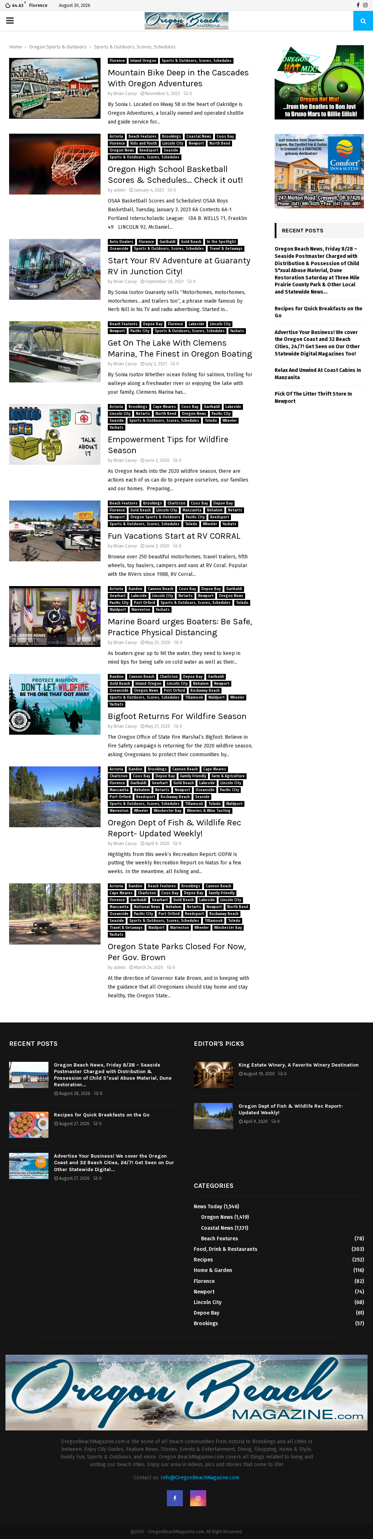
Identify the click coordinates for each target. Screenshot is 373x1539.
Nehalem (215, 510)
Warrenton (140, 610)
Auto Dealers (121, 242)
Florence (117, 61)
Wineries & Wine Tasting (209, 811)
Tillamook (194, 697)
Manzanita (191, 510)
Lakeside (196, 324)
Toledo (211, 421)
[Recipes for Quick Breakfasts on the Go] (28, 1125)
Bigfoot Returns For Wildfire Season (177, 716)
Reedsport (149, 150)
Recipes (203, 1260)
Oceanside (119, 249)
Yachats (237, 331)
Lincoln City (172, 143)
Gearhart (118, 596)
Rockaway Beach (205, 690)
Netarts (143, 414)
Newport (196, 143)
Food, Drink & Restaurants (225, 1249)
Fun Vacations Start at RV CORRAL (174, 536)
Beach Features (143, 136)
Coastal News (198, 136)
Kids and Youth (143, 143)
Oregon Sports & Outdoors (155, 517)
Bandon (135, 589)
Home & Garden (213, 1270)
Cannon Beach (160, 589)
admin (120, 190)
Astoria (116, 136)
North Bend (219, 143)
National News (147, 907)
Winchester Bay (167, 811)
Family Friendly (193, 776)
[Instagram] (365, 5)
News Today (208, 1207)
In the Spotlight (221, 242)
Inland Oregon (143, 61)
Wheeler (230, 421)
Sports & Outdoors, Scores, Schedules (197, 61)
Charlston (176, 503)
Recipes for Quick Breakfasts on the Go (101, 1115)
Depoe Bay (152, 324)
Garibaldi (168, 242)
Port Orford (144, 603)
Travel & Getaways (226, 249)
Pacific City (139, 331)
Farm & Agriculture (228, 776)
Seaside (171, 150)
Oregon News (122, 150)
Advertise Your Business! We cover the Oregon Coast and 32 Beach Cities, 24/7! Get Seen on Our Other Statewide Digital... (114, 1162)
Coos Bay (225, 136)
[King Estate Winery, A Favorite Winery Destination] (213, 1075)
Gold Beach (191, 242)
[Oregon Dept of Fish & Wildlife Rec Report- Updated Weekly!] (213, 1116)
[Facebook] (358, 5)
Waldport (118, 610)
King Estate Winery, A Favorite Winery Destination (299, 1065)
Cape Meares (164, 407)
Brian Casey (125, 93)
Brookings (171, 136)
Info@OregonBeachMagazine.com (200, 1478)
